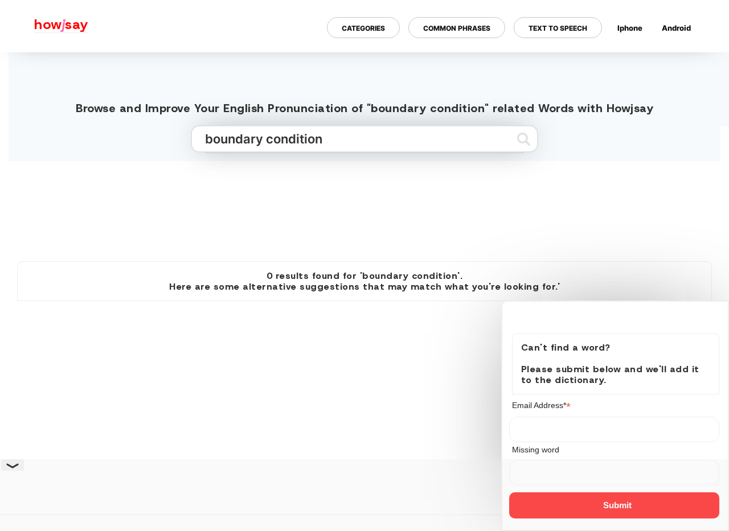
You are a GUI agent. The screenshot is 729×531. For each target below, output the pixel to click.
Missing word (535, 449)
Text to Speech (558, 27)
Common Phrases (456, 27)
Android (676, 27)
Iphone (629, 27)
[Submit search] (523, 139)
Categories (363, 27)
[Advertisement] (364, 206)
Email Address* (541, 405)
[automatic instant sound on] (680, 64)
